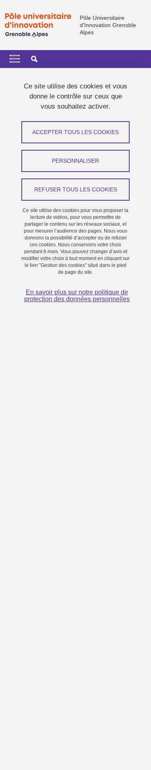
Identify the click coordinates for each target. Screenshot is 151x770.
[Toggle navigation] (15, 59)
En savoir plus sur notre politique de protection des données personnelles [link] (77, 295)
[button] (34, 59)
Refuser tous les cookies (75, 189)
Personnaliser (75, 160)
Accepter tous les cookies (75, 132)
